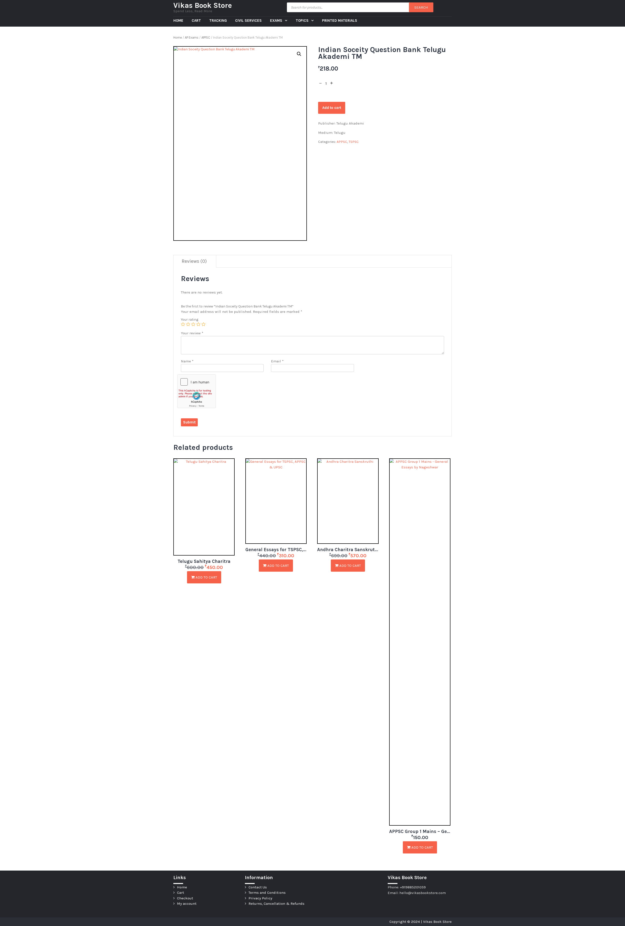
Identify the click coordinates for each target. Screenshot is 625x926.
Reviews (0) (194, 261)
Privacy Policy (260, 898)
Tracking (218, 20)
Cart (196, 20)
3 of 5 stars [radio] (193, 324)
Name (187, 361)
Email (277, 361)
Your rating (189, 319)
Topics (303, 20)
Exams (276, 20)
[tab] (194, 261)
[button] (299, 54)
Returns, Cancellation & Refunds (276, 903)
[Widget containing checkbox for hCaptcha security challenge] (196, 391)
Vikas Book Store (202, 5)
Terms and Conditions (267, 892)
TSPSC (354, 142)
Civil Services (248, 20)
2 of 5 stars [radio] (188, 324)
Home (178, 20)
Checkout (185, 898)
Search (421, 7)
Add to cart (331, 107)
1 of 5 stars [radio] (183, 324)
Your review (192, 333)
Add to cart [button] (206, 577)
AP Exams (191, 37)
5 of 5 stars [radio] (203, 324)
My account (187, 903)
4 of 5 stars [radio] (198, 324)
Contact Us (258, 887)
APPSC (205, 37)
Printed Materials (339, 20)
